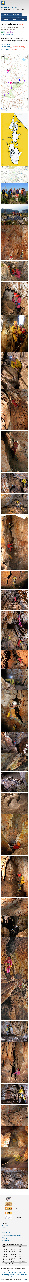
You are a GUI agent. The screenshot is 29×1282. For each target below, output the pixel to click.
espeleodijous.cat (9, 7)
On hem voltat (16, 14)
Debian (13, 1272)
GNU (4, 1272)
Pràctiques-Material (19, 17)
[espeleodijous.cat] (3, 4)
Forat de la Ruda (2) (5, 46)
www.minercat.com (6, 1232)
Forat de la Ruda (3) (5, 47)
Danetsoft (24, 1279)
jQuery (13, 1276)
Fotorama (24, 1274)
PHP (24, 1272)
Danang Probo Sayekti (10, 1281)
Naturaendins (12, 1238)
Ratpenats (4, 1237)
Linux (8, 1272)
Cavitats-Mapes (6, 17)
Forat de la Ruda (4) (5, 49)
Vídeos (14, 19)
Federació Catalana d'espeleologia (10, 1225)
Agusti (3, 1230)
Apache (19, 1272)
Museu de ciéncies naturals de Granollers (11, 1235)
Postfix (18, 1274)
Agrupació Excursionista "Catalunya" (10, 1234)
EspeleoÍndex (5, 1227)
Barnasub (18, 1238)
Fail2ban (12, 1274)
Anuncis (23, 19)
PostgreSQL (5, 1274)
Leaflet (8, 1276)
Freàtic (3, 1229)
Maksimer (21, 1281)
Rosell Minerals (5, 1240)
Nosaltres (5, 14)
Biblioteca (5, 19)
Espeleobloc (5, 1238)
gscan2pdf (19, 1276)
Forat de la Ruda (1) (5, 44)
